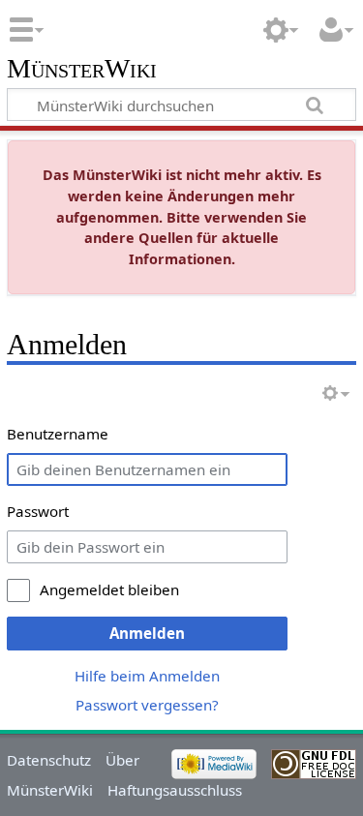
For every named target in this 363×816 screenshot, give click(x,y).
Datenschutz (49, 760)
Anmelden (147, 633)
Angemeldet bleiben (109, 589)
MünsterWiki (82, 69)
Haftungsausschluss (174, 790)
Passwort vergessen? (147, 704)
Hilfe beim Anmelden (147, 675)
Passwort (38, 511)
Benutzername (57, 433)
